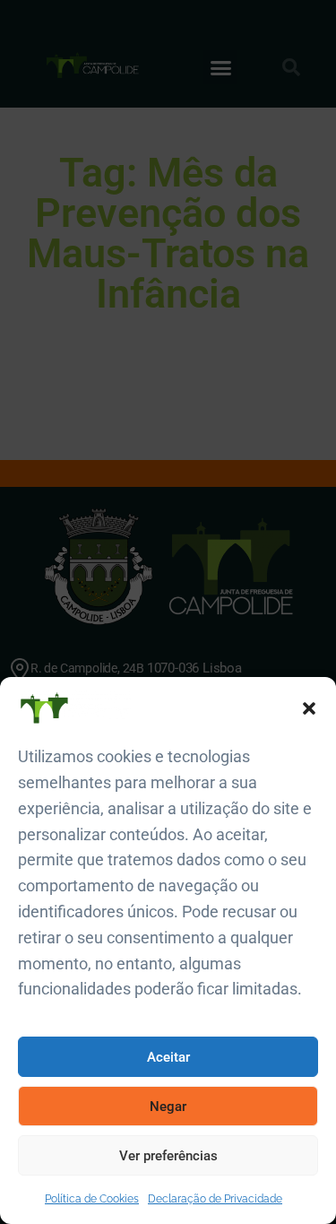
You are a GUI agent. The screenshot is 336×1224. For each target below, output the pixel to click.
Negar (168, 1106)
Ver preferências (168, 1156)
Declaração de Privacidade (215, 1199)
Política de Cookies (92, 1199)
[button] (309, 708)
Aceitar (168, 1057)
